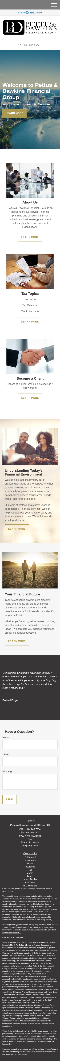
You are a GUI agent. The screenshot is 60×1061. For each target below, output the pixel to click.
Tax (30, 869)
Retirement (30, 857)
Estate (30, 863)
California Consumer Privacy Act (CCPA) (27, 927)
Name (5, 737)
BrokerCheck (7, 891)
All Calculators (30, 885)
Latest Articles (30, 879)
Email (5, 754)
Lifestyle (30, 876)
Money (30, 872)
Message (7, 771)
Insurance (30, 866)
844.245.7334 (32, 45)
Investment (30, 860)
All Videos (30, 882)
